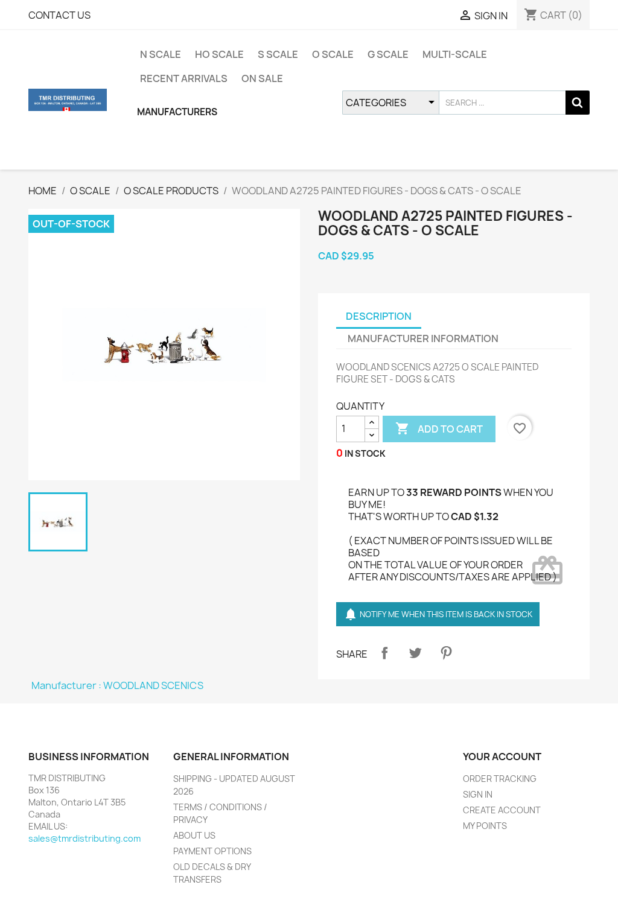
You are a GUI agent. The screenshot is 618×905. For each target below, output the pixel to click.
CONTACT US (59, 15)
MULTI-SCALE (454, 54)
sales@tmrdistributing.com (84, 838)
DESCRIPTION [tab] (379, 316)
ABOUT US (194, 835)
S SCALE (278, 54)
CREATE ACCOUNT (502, 810)
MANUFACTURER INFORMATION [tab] (423, 338)
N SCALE (160, 54)
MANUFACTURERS (177, 112)
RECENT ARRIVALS (184, 78)
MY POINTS (485, 825)
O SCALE (333, 54)
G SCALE (388, 54)
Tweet (415, 653)
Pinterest (446, 653)
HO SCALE (219, 54)
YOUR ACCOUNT (502, 756)
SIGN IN (477, 794)
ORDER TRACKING (500, 778)
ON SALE (262, 78)
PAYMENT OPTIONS (212, 851)
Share (384, 653)
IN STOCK (365, 453)
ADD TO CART (439, 428)
